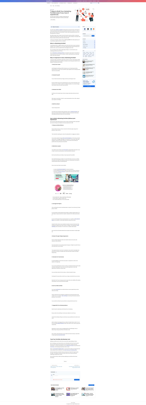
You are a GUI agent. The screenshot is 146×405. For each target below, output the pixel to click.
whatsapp (89, 55)
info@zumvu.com (86, 84)
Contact (94, 1)
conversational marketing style (58, 348)
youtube (87, 54)
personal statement (61, 171)
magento (84, 54)
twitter (93, 54)
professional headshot (61, 169)
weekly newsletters (60, 323)
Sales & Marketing (57, 5)
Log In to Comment (77, 379)
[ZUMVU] (49, 1)
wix (83, 55)
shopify (84, 52)
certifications (58, 289)
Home (98, 1)
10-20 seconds (65, 149)
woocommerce (90, 56)
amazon (90, 52)
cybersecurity (84, 53)
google (88, 53)
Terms (72, 402)
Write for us (85, 1)
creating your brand (73, 111)
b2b (83, 56)
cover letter (52, 346)
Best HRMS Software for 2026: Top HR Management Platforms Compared (90, 68)
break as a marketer (59, 29)
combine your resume (69, 345)
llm (93, 53)
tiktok (93, 52)
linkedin (91, 53)
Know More (89, 86)
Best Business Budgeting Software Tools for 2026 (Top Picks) (90, 64)
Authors (90, 1)
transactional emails (61, 334)
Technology (84, 47)
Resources (84, 42)
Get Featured (79, 1)
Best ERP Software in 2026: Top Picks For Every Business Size (90, 75)
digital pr (86, 56)
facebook (90, 54)
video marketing (64, 295)
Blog (53, 5)
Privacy (74, 402)
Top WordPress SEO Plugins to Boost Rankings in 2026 (90, 72)
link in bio (92, 55)
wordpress (87, 52)
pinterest (86, 55)
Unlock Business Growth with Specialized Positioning (89, 61)
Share (65, 361)
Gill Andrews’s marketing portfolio (58, 52)
